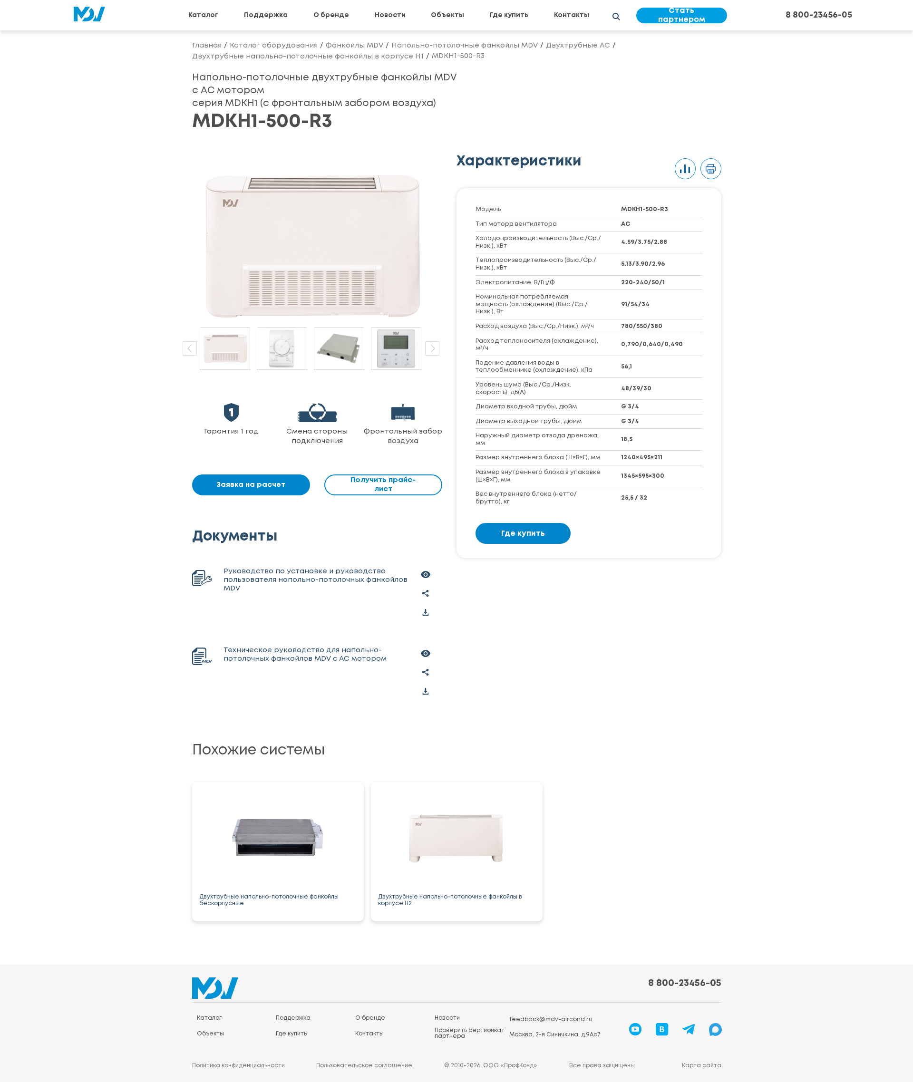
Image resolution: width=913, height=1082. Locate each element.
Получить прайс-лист (383, 485)
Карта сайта (701, 1065)
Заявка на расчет (250, 485)
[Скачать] (425, 612)
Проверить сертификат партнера (470, 1033)
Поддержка (266, 15)
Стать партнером (681, 15)
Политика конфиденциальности (238, 1065)
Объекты (447, 15)
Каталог (203, 15)
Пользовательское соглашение (364, 1065)
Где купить (509, 15)
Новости (390, 15)
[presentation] (190, 348)
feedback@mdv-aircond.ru (550, 1019)
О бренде (331, 15)
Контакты (571, 15)
